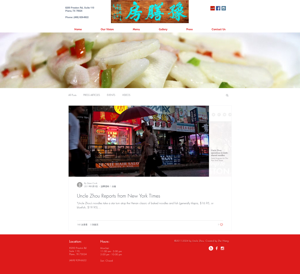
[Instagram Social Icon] (224, 8)
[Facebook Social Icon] (218, 8)
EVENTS (111, 95)
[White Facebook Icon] (216, 248)
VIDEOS (126, 95)
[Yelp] (212, 8)
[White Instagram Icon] (222, 248)
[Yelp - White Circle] (211, 248)
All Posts (72, 95)
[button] (227, 95)
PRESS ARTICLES (91, 95)
